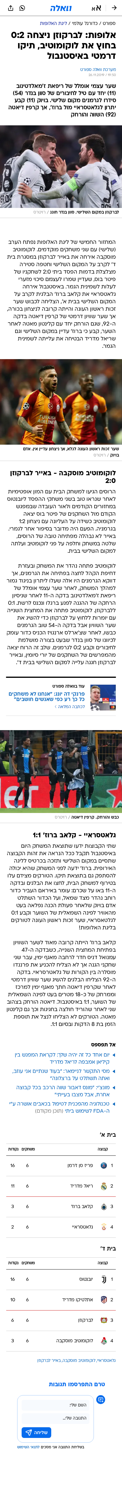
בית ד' (108, 1249)
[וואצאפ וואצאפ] (22, 8)
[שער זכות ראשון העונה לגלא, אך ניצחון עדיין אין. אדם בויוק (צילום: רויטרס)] (61, 410)
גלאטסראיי (106, 1361)
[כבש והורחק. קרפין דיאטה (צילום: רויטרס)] (61, 776)
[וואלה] (61, 8)
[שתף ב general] (10, 8)
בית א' (108, 1135)
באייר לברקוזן (49, 1361)
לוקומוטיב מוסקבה (78, 1361)
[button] (96, 8)
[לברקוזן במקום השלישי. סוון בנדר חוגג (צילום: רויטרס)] (61, 171)
